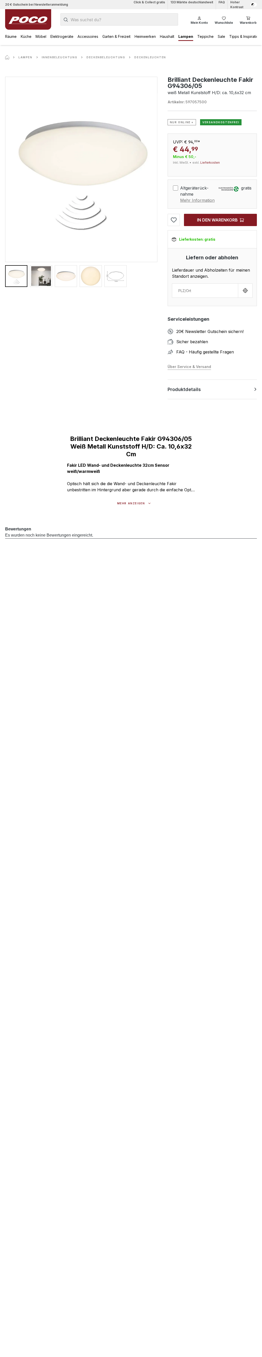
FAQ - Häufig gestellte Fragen (205, 351)
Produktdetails (184, 389)
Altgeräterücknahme (194, 191)
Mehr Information (197, 200)
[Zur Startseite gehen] (28, 19)
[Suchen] (66, 19)
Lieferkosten (210, 162)
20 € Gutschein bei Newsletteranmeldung (36, 4)
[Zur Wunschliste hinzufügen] (174, 220)
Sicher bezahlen (192, 341)
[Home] (7, 57)
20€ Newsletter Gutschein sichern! (210, 331)
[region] (81, 182)
